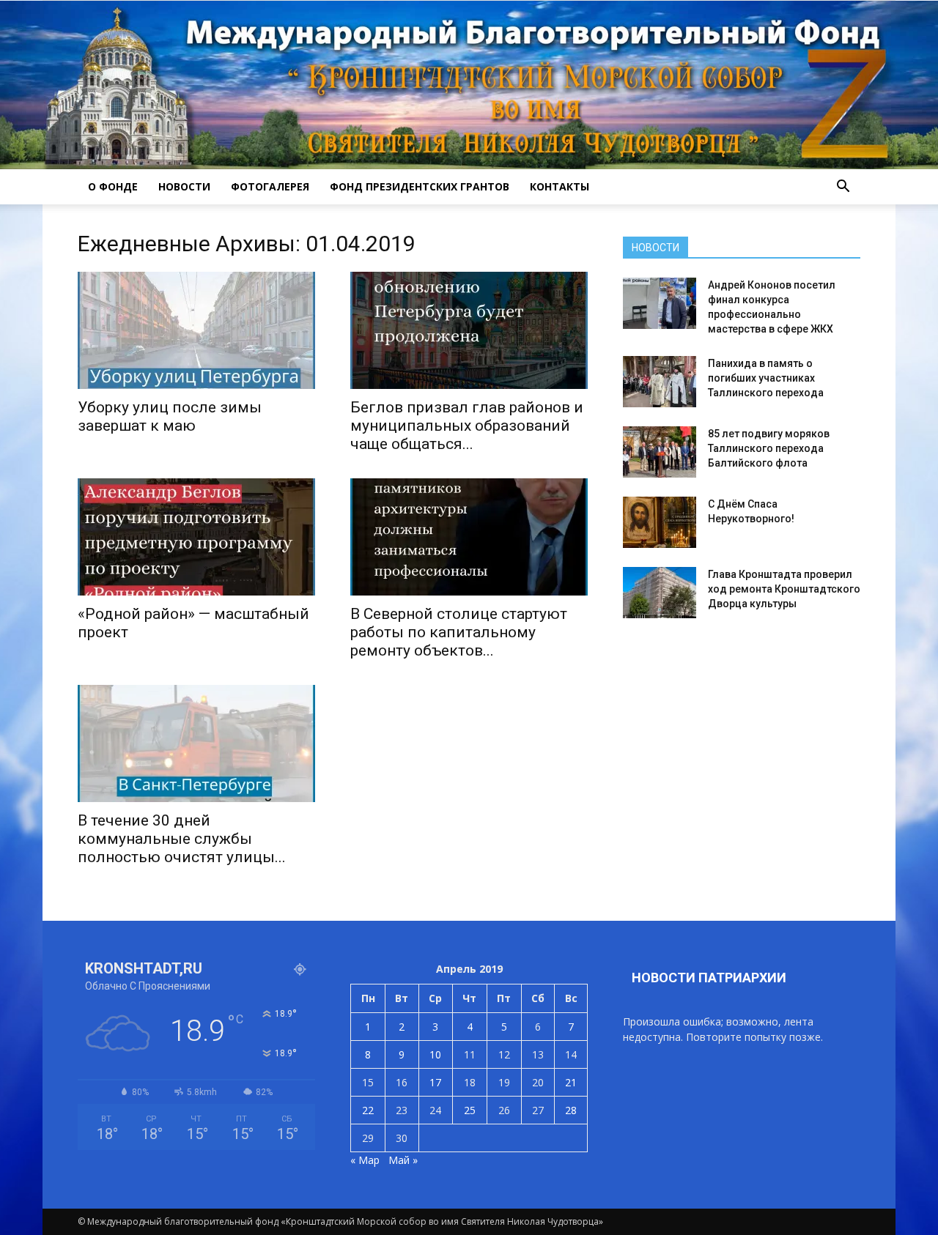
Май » (403, 1160)
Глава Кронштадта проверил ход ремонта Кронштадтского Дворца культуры (784, 588)
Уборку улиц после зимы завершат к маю (170, 416)
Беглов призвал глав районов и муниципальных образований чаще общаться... (466, 425)
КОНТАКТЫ (559, 186)
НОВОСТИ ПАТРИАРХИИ (709, 977)
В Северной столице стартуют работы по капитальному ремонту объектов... (458, 632)
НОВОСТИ (184, 186)
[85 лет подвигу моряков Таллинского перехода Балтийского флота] (659, 452)
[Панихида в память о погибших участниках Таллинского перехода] (659, 381)
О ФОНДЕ (113, 186)
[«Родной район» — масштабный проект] (196, 537)
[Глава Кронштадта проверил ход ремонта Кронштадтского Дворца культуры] (659, 592)
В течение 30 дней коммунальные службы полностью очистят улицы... (182, 839)
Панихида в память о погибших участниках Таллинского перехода (766, 377)
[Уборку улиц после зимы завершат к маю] (196, 330)
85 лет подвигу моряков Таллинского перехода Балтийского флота (769, 448)
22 (368, 1110)
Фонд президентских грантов (419, 186)
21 (571, 1082)
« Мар (365, 1160)
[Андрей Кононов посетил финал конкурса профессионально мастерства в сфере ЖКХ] (659, 303)
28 (571, 1110)
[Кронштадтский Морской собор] (469, 85)
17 (435, 1082)
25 (470, 1110)
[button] (842, 186)
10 (435, 1054)
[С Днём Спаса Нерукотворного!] (659, 522)
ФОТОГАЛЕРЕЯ (270, 186)
